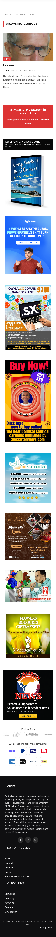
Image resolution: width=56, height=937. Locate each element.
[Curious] (28, 47)
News (7, 59)
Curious (9, 65)
